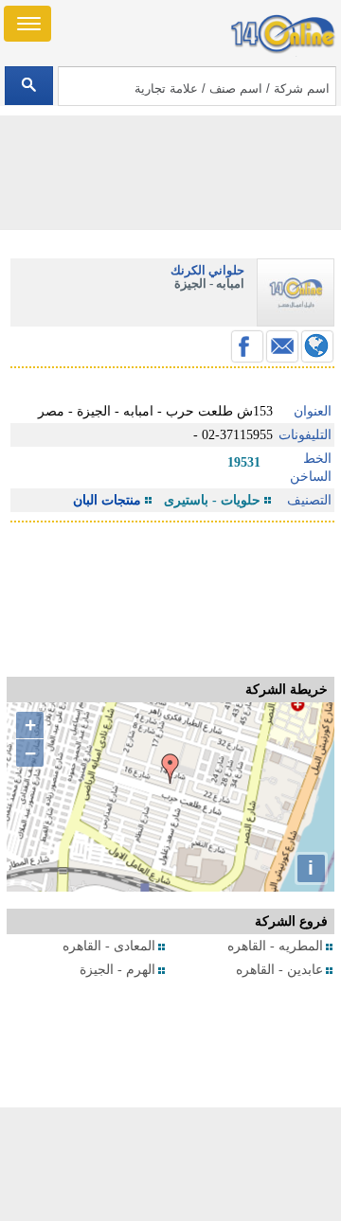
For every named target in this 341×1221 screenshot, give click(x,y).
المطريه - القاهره (275, 946)
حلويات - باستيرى (212, 500)
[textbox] (196, 86)
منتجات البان (107, 500)
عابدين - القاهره (279, 970)
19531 (243, 462)
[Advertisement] (170, 1164)
